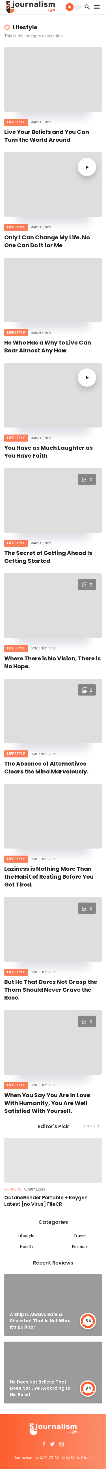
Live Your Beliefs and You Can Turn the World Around (46, 136)
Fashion (79, 1246)
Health (26, 1246)
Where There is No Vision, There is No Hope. (52, 662)
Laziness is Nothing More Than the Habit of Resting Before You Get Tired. (49, 876)
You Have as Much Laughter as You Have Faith (48, 452)
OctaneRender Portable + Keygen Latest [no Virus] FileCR (46, 1201)
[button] (88, 1126)
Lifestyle (16, 122)
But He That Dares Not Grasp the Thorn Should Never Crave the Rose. (50, 990)
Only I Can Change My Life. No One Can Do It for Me (47, 241)
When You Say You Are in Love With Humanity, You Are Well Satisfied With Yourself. (47, 1103)
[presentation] (84, 1125)
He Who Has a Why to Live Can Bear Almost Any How (47, 346)
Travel (79, 1235)
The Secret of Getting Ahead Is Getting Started (48, 557)
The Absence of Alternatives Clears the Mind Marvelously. (46, 767)
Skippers (12, 1189)
